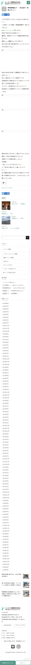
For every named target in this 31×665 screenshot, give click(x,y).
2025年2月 (5, 353)
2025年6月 (5, 342)
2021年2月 (5, 486)
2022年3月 (5, 450)
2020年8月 (5, 503)
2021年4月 (5, 481)
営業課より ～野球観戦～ (10, 293)
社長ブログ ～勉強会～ (19, 204)
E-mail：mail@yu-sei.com (8, 637)
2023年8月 (5, 403)
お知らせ (5, 261)
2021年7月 (5, 473)
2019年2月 (5, 553)
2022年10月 (5, 431)
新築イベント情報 (8, 257)
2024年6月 (5, 375)
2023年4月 (5, 414)
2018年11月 (5, 561)
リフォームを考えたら (9, 269)
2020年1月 (5, 523)
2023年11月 (5, 395)
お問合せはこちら (7, 663)
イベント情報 (7, 249)
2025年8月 (5, 337)
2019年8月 (5, 536)
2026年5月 (5, 312)
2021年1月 (5, 489)
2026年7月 (5, 306)
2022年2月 (5, 453)
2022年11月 (5, 428)
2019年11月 (5, 528)
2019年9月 (5, 534)
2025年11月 (5, 328)
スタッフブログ (7, 188)
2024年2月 (5, 386)
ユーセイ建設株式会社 (11, 3)
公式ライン (23, 663)
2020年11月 (5, 495)
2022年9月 (5, 434)
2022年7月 (5, 439)
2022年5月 (5, 445)
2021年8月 (5, 470)
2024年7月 (5, 373)
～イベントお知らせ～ (8, 282)
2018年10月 (5, 564)
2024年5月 (5, 378)
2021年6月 (5, 475)
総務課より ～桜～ (7, 213)
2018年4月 (5, 570)
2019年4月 (5, 547)
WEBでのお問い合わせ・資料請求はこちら (14, 641)
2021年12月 (5, 459)
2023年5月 (5, 412)
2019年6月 (5, 542)
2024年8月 (5, 370)
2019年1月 (5, 556)
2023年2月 (5, 420)
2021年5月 (5, 478)
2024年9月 (5, 367)
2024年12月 (5, 359)
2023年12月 (5, 392)
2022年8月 (5, 436)
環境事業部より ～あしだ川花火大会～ (14, 288)
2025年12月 (5, 325)
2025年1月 (5, 356)
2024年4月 (5, 381)
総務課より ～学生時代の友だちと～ (13, 291)
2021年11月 (5, 461)
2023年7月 (5, 406)
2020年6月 (5, 509)
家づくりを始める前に (9, 272)
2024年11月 (5, 362)
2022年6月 (5, 442)
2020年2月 (5, 520)
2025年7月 (5, 339)
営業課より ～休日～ (18, 218)
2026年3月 (5, 317)
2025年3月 (5, 350)
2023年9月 (5, 400)
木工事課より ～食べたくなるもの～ (13, 285)
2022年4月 (5, 448)
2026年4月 (5, 314)
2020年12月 (5, 492)
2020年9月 (5, 500)
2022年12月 (5, 425)
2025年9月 (5, 334)
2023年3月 (5, 417)
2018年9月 (5, 567)
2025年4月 (5, 348)
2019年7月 (5, 539)
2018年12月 (5, 559)
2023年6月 (5, 409)
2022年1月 (5, 456)
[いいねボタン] (3, 183)
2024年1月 (5, 389)
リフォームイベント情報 (10, 254)
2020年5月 (5, 511)
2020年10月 (5, 497)
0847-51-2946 (10, 633)
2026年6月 (5, 309)
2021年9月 (5, 467)
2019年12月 (5, 525)
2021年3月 (5, 484)
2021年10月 (5, 464)
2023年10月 (5, 398)
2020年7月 (5, 506)
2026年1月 (5, 323)
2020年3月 (5, 517)
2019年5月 (5, 545)
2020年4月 (5, 514)
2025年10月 (5, 331)
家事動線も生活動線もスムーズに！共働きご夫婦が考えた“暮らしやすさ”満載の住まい (11, 594)
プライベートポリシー (20, 625)
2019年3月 (5, 550)
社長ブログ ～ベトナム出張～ (11, 228)
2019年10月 (5, 531)
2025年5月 (5, 345)
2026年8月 (5, 303)
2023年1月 (5, 423)
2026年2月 (5, 320)
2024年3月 (5, 384)
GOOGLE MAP (7, 625)
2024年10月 (5, 364)
